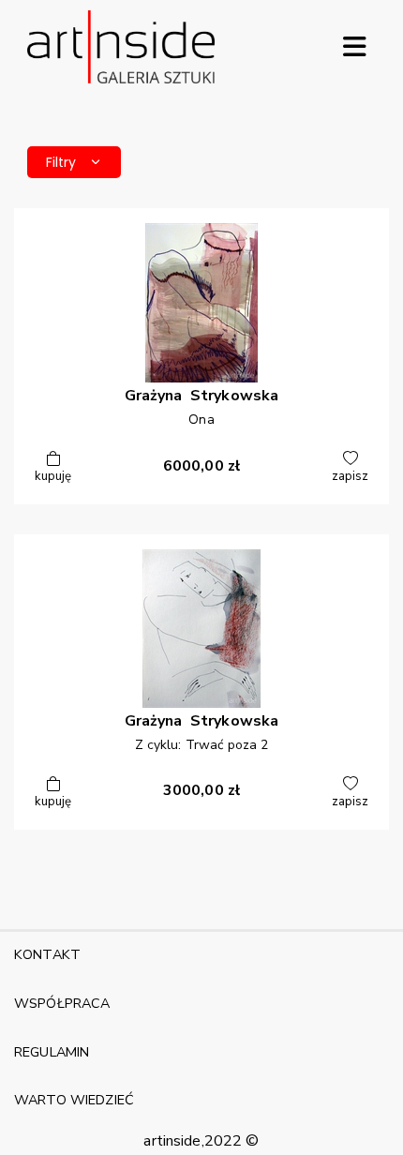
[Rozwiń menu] (354, 47)
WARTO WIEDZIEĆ (74, 1099)
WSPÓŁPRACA (62, 1003)
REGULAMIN (51, 1051)
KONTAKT (47, 954)
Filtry (61, 162)
